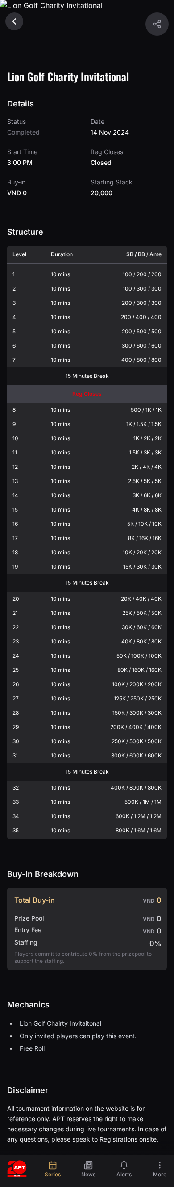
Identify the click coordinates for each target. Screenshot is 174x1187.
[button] (157, 24)
